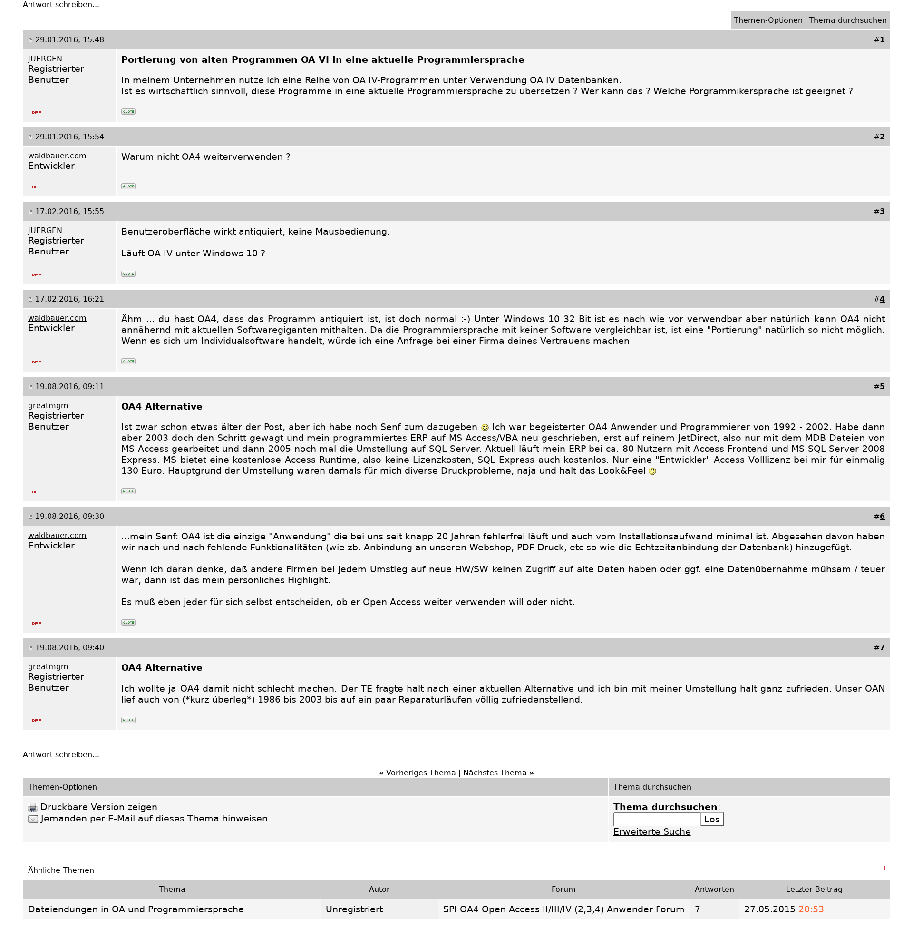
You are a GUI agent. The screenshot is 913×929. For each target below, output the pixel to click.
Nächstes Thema (495, 772)
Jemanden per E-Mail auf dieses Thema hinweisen (154, 818)
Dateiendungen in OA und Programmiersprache (136, 909)
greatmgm (48, 405)
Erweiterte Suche (652, 831)
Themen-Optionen (768, 20)
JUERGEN (45, 58)
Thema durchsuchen (848, 20)
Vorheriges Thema (421, 772)
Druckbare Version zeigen (98, 807)
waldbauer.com (57, 155)
